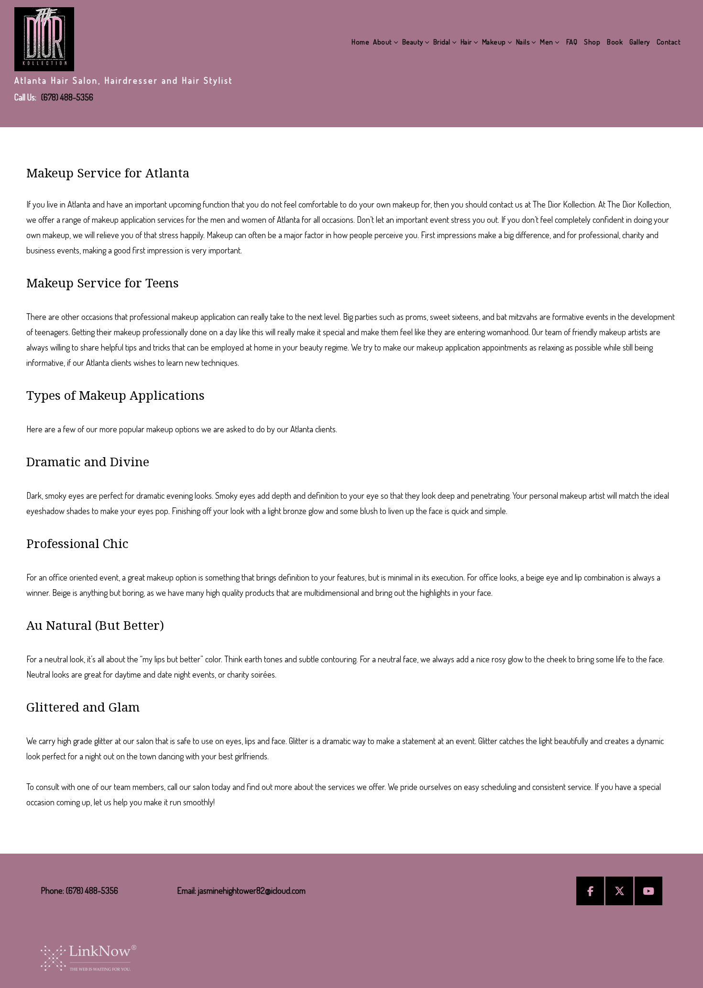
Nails (523, 41)
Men (546, 41)
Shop (592, 41)
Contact (669, 41)
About (382, 41)
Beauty (412, 41)
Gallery (639, 41)
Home (360, 41)
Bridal (441, 41)
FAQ (572, 41)
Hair (466, 41)
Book (615, 41)
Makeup (494, 41)
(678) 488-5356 (67, 97)
